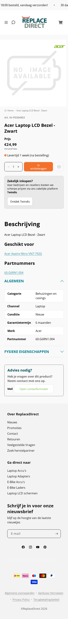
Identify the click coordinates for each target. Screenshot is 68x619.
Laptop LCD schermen (22, 493)
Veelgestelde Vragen (21, 445)
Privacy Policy (21, 599)
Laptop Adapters (18, 476)
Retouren (13, 439)
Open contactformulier (34, 389)
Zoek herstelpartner (21, 451)
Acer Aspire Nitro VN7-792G (23, 254)
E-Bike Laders (16, 488)
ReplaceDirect (31, 608)
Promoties (14, 428)
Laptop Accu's (16, 471)
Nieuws (12, 422)
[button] (7, 22)
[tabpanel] (34, 336)
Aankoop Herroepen (50, 593)
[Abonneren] (57, 533)
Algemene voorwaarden (19, 593)
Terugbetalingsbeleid (46, 599)
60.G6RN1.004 (13, 273)
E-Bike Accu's (16, 482)
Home (10, 110)
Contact (12, 434)
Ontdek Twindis (20, 201)
